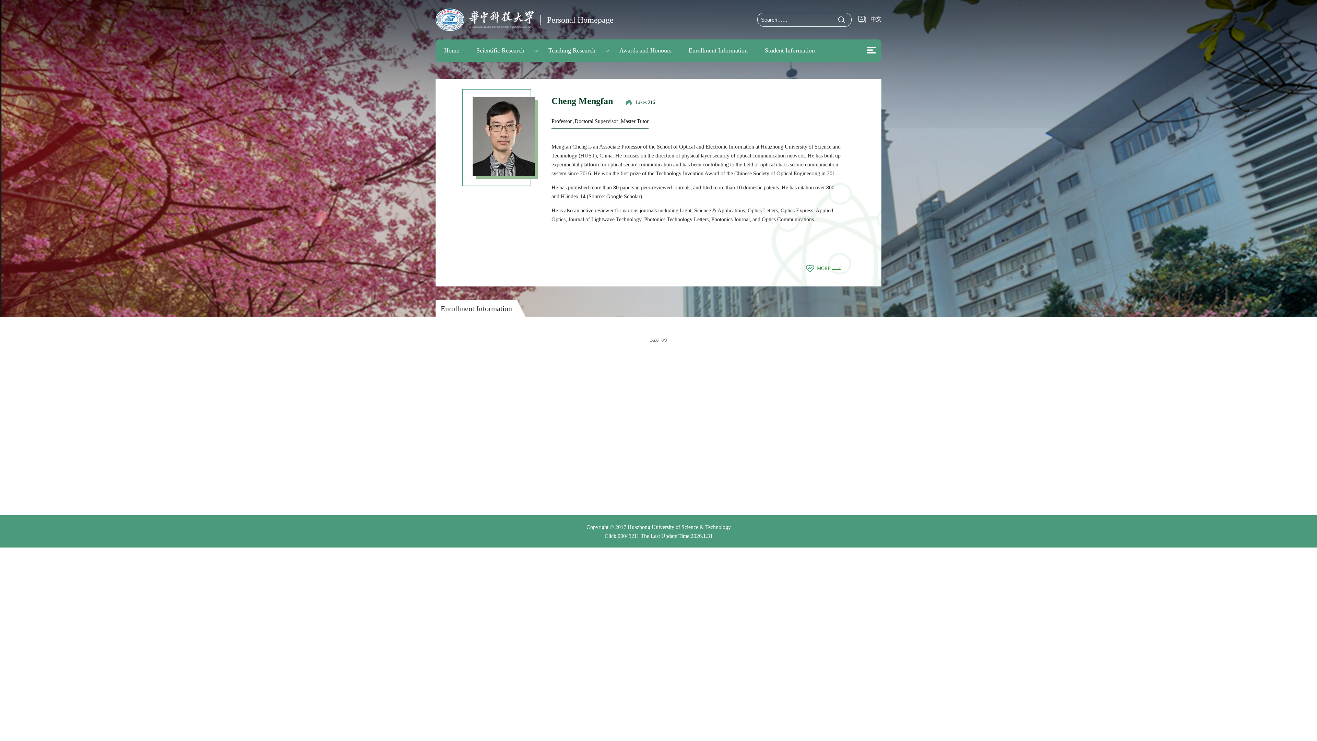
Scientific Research (500, 50)
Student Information (790, 50)
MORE (824, 268)
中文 (875, 19)
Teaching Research (571, 50)
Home (451, 50)
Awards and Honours (645, 50)
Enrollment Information (718, 50)
